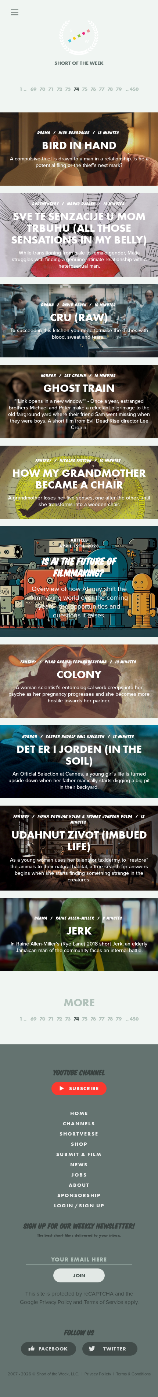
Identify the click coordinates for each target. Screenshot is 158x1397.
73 (68, 89)
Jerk (79, 931)
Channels (79, 1123)
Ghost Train (79, 388)
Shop (79, 1144)
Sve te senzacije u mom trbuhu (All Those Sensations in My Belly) (79, 228)
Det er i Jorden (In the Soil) (79, 755)
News (79, 1164)
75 (84, 89)
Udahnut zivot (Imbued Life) (79, 841)
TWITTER (114, 1348)
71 (51, 89)
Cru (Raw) (79, 317)
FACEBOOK (53, 1348)
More (79, 1003)
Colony (79, 674)
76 (93, 89)
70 (42, 89)
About (79, 1185)
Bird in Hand (79, 145)
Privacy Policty (98, 1374)
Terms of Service (103, 1302)
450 (134, 89)
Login (63, 1205)
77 (101, 89)
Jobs (79, 1174)
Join (79, 1275)
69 (33, 89)
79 (119, 89)
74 (76, 89)
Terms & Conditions (133, 1374)
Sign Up (91, 1205)
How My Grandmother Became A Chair (79, 479)
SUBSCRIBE (84, 1088)
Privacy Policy (55, 1302)
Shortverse (79, 1133)
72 (59, 89)
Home (79, 1113)
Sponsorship (79, 1195)
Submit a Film (79, 1154)
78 (110, 89)
